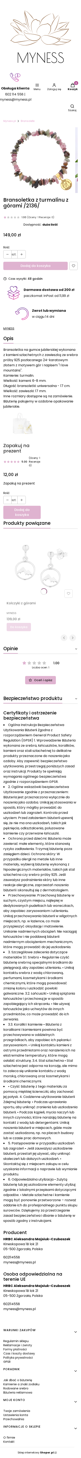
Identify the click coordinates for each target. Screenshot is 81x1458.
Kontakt (9, 1442)
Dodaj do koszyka (35, 265)
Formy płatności (15, 1349)
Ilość (6, 247)
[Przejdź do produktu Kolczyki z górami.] (40, 565)
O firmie (9, 1437)
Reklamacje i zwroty (17, 1345)
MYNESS (8, 328)
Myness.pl (9, 121)
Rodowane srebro (15, 1388)
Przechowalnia (13, 1419)
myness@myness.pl (19, 1262)
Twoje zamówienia (16, 1411)
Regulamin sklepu (16, 1341)
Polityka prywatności (18, 1358)
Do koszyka (18, 627)
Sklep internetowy (36, 1452)
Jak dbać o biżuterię (17, 1380)
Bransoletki (28, 121)
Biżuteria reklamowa (17, 1392)
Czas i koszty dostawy (19, 1353)
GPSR (7, 1362)
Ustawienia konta (15, 1415)
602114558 (11, 1257)
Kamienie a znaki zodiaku (21, 1384)
